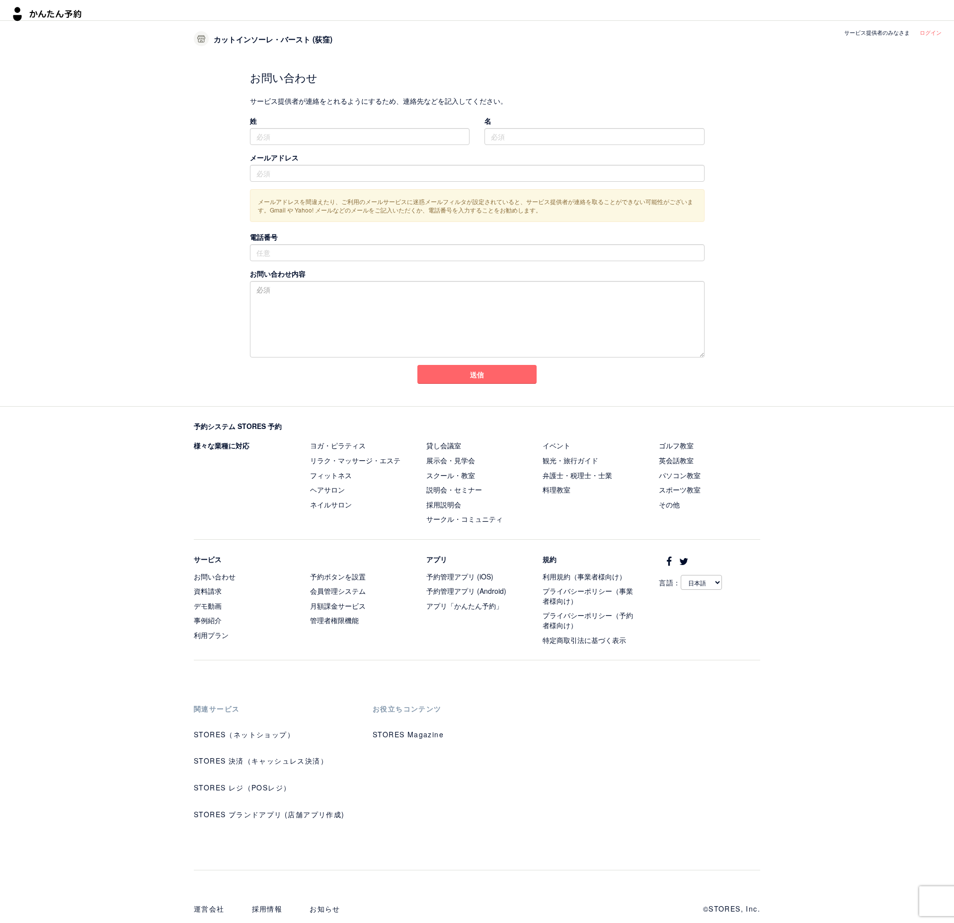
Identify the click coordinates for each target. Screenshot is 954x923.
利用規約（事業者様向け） (584, 576)
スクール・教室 (450, 475)
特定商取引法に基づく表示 (584, 640)
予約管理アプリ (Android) (466, 591)
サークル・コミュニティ (464, 519)
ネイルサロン (331, 504)
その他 (669, 504)
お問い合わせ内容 (278, 274)
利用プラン (211, 635)
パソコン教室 (680, 475)
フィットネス (331, 475)
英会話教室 (676, 460)
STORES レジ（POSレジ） (242, 787)
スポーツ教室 (680, 490)
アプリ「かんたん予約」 (464, 606)
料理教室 (556, 490)
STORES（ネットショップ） (244, 734)
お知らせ (325, 909)
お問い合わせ (215, 576)
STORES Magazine (408, 734)
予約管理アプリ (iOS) (459, 576)
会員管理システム (338, 591)
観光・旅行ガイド (570, 460)
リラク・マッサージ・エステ (355, 460)
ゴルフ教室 (676, 445)
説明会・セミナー (454, 490)
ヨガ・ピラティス (338, 445)
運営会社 (209, 909)
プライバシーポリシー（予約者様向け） (588, 620)
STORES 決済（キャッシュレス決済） (261, 761)
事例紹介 (208, 620)
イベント (556, 445)
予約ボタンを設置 (338, 576)
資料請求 (208, 591)
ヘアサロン (327, 490)
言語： (670, 582)
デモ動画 (208, 606)
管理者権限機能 (334, 620)
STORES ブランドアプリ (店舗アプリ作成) (269, 814)
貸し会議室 (443, 445)
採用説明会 (443, 504)
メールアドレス (274, 157)
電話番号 (264, 237)
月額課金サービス (338, 606)
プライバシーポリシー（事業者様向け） (588, 596)
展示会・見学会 (450, 460)
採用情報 (267, 909)
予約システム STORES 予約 (238, 426)
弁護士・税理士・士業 (577, 475)
